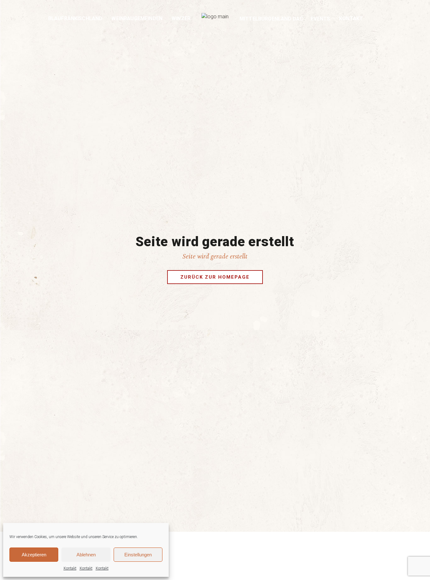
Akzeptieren (34, 554)
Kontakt (70, 568)
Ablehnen (86, 554)
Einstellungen (138, 554)
